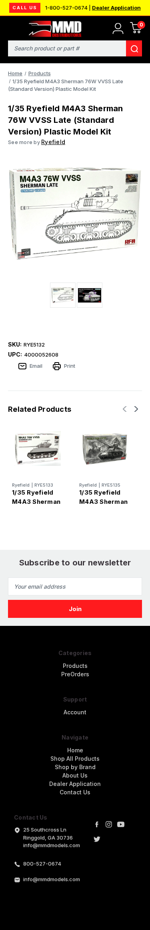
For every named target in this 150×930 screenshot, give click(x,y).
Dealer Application (116, 7)
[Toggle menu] (11, 27)
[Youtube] (121, 824)
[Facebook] (97, 824)
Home (75, 750)
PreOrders (75, 674)
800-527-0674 (42, 863)
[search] (134, 48)
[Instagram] (109, 824)
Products (75, 665)
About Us (75, 775)
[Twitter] (97, 839)
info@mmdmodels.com (51, 879)
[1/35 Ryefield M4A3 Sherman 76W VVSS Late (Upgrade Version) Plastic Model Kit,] (37, 448)
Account (75, 712)
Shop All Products (75, 758)
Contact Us (75, 792)
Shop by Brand (75, 767)
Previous (125, 409)
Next (135, 409)
